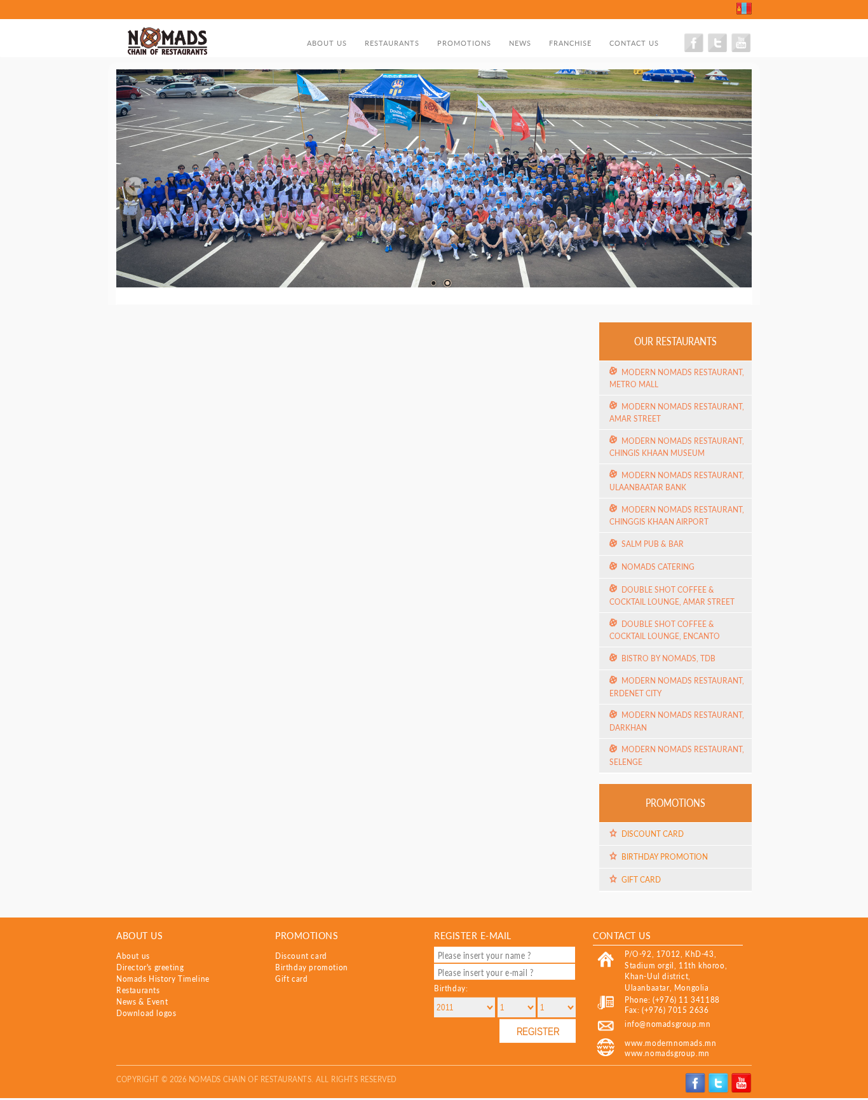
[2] (447, 283)
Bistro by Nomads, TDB (668, 658)
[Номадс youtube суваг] (741, 1090)
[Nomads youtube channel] (741, 50)
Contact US (622, 935)
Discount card (652, 833)
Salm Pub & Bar (652, 544)
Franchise (570, 43)
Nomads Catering (658, 566)
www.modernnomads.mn (670, 1043)
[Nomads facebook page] (695, 50)
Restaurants (392, 43)
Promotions (464, 43)
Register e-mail (473, 935)
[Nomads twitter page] (718, 50)
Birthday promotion (664, 856)
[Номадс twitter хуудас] (719, 1090)
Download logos (146, 1013)
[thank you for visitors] (433, 283)
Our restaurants (675, 340)
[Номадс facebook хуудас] (696, 1090)
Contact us (634, 43)
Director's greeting (150, 967)
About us (327, 43)
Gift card (641, 879)
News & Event (142, 1001)
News (520, 43)
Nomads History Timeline (163, 978)
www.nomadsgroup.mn (667, 1053)
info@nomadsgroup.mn (667, 1024)
